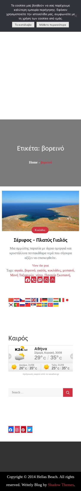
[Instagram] (17, 429)
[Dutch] (28, 300)
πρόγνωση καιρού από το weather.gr (41, 374)
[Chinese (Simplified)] (11, 300)
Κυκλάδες (40, 230)
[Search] (68, 392)
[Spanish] (39, 304)
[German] (45, 300)
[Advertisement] (40, 76)
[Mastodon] (40, 279)
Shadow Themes (61, 485)
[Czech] (22, 300)
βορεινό (30, 270)
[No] (75, 16)
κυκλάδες (54, 270)
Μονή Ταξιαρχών (22, 275)
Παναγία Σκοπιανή (57, 275)
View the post (40, 265)
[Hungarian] (56, 300)
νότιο (39, 275)
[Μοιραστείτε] (52, 279)
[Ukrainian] (56, 304)
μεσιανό (68, 270)
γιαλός (41, 270)
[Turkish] (50, 304)
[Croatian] (17, 300)
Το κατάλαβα (23, 24)
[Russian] (22, 304)
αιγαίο (18, 270)
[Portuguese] (17, 304)
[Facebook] (27, 279)
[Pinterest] (23, 429)
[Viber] (33, 279)
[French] (39, 300)
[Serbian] (34, 304)
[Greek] (50, 300)
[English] (34, 300)
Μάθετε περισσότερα (52, 24)
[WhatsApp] (46, 279)
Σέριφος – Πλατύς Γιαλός (40, 240)
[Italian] (62, 300)
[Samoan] (28, 304)
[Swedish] (45, 304)
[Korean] (11, 304)
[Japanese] (67, 300)
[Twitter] (29, 429)
